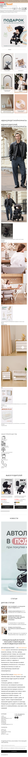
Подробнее (4, 242)
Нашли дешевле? (5, 502)
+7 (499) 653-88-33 (3, 8)
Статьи (14, 599)
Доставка (3, 730)
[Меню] (24, 8)
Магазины (9, 8)
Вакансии (3, 720)
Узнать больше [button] (24, 1)
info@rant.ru (21, 714)
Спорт (15, 12)
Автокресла (10, 10)
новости (14, 518)
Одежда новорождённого (15, 611)
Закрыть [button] (2, 2)
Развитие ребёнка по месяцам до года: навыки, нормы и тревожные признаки (16, 617)
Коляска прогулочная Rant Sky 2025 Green (20, 497)
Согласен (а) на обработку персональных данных (14, 748)
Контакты (3, 721)
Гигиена (12, 12)
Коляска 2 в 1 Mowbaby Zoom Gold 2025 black (6, 497)
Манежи (24, 10)
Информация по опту (6, 718)
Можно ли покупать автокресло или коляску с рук (17, 629)
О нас (2, 716)
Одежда (2, 11)
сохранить (14, 751)
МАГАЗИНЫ (3, 717)
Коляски (4, 10)
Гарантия (3, 733)
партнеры (3, 719)
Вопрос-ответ (5, 734)
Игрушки (8, 12)
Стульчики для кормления (11, 11)
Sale (1, 10)
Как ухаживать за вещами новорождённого (16, 607)
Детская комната (17, 10)
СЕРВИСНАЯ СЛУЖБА (6, 731)
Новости (3, 729)
